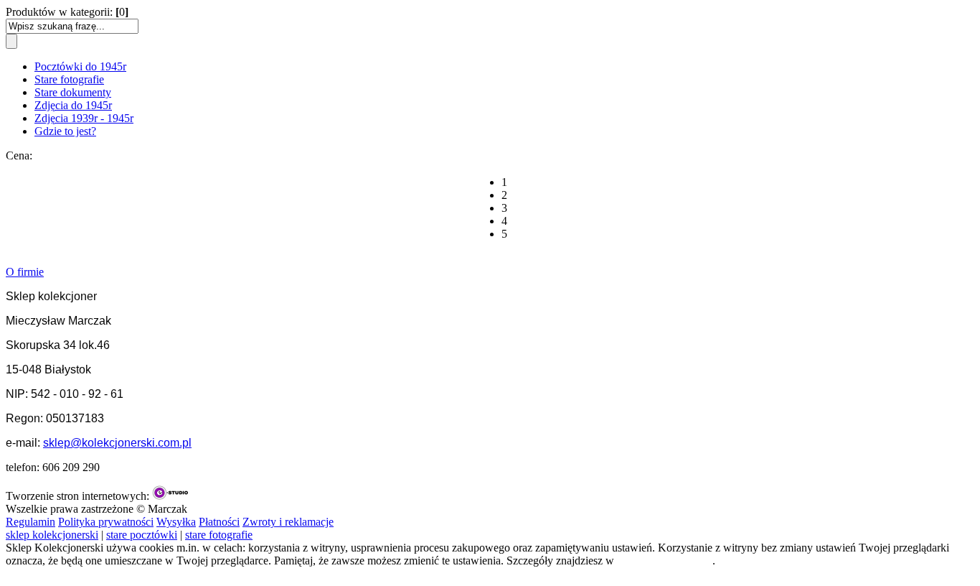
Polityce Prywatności (664, 560)
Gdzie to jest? (65, 131)
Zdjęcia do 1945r (73, 105)
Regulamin (30, 522)
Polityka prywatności (106, 522)
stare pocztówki (141, 535)
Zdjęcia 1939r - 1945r (83, 118)
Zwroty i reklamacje (288, 522)
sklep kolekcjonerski (52, 535)
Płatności (219, 522)
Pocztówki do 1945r (80, 66)
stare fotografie (219, 535)
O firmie (25, 272)
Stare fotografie (69, 79)
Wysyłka (176, 522)
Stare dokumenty (72, 92)
